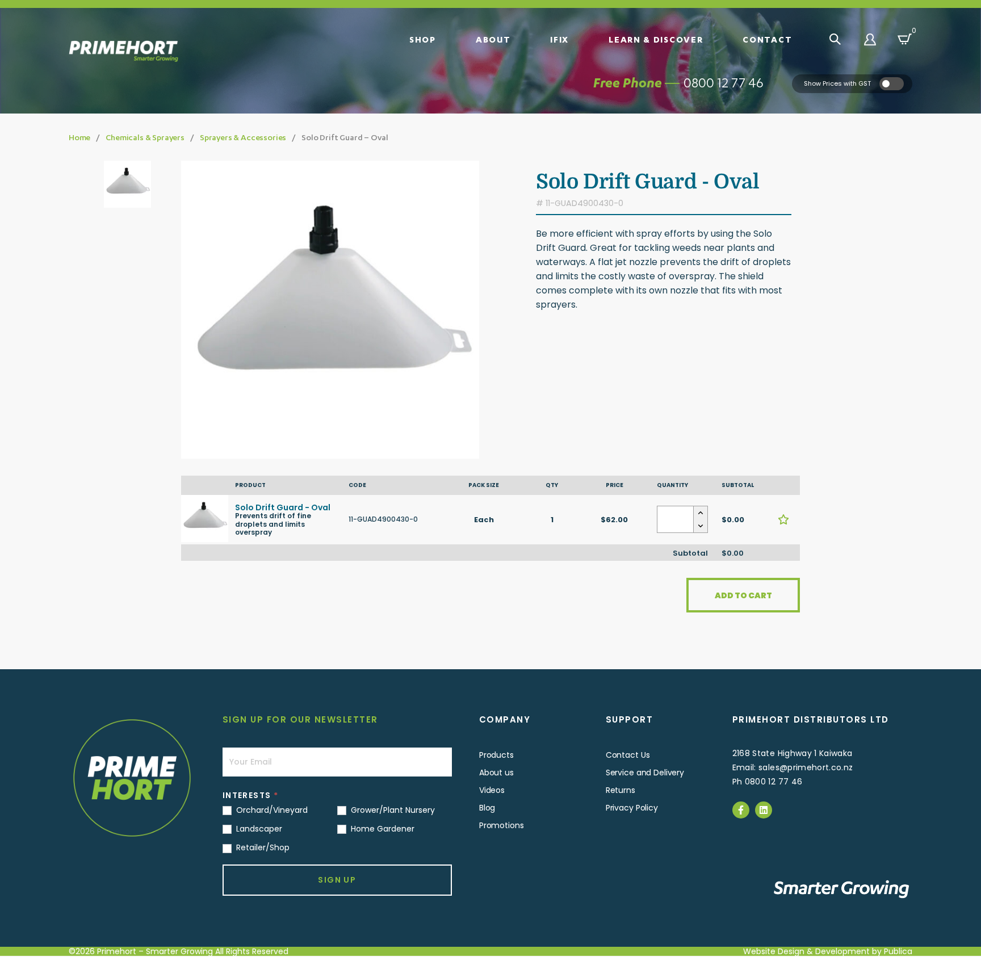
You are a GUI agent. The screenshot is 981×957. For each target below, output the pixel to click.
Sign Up (337, 879)
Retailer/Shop (262, 847)
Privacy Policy (632, 807)
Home (79, 137)
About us (496, 772)
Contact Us (628, 755)
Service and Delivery (645, 772)
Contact (767, 39)
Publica (898, 951)
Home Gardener (381, 829)
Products (496, 755)
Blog (487, 807)
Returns (620, 790)
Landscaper (258, 829)
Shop (422, 39)
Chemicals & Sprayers (145, 137)
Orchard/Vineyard (271, 810)
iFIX (559, 39)
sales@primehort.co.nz (805, 767)
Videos (492, 790)
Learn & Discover (656, 39)
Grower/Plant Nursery (392, 810)
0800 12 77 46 (724, 82)
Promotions (501, 825)
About (493, 39)
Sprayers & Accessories (243, 137)
